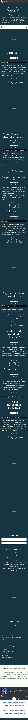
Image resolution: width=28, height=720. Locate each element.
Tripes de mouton (14, 177)
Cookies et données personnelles (13, 678)
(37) (4, 653)
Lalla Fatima (15, 568)
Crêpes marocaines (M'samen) (14, 404)
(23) (7, 657)
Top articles (18, 674)
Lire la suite (14, 78)
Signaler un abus (5, 676)
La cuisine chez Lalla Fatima (14, 11)
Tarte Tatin (14, 52)
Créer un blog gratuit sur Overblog (8, 674)
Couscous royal (14, 369)
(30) (5, 655)
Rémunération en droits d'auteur (19, 676)
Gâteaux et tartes (14, 55)
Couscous (14, 371)
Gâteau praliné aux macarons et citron (11, 637)
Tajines (14, 213)
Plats (14, 142)
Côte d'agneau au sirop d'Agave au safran (14, 137)
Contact (23, 674)
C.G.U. (10, 676)
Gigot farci (14, 211)
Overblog (22, 668)
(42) (7, 651)
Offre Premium (3, 678)
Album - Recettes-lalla (7, 635)
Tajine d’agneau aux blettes (14, 294)
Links (2, 639)
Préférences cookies (23, 678)
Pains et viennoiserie (14, 410)
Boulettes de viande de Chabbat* (14, 334)
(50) (4, 649)
